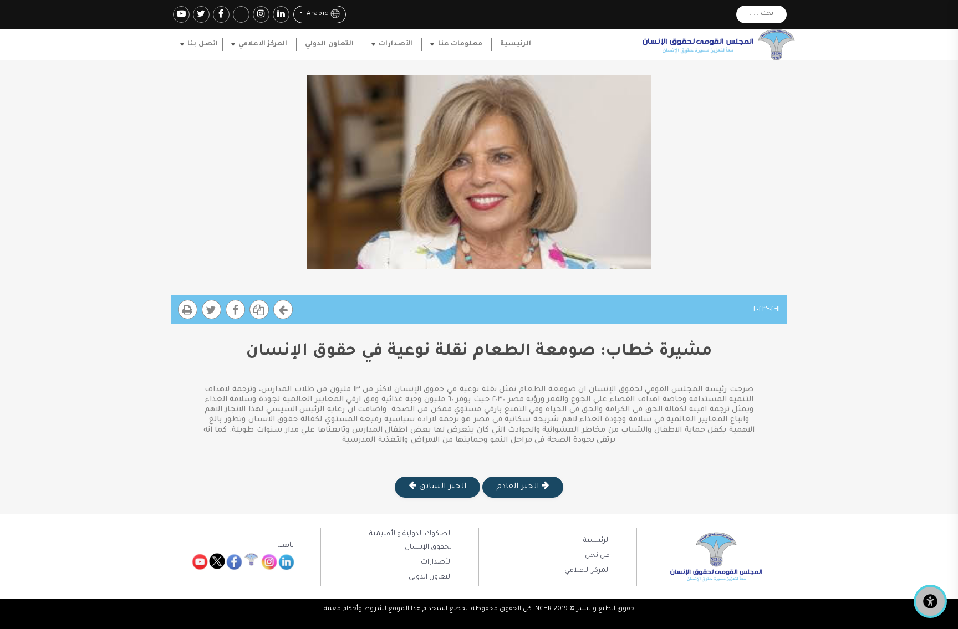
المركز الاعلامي (262, 44)
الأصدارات (395, 44)
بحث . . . (761, 14)
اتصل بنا (202, 44)
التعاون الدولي (329, 44)
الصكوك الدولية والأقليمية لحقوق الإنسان (410, 540)
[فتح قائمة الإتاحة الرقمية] (930, 601)
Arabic (316, 14)
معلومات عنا (460, 44)
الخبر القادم (518, 487)
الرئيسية (515, 44)
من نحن (597, 556)
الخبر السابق (441, 487)
